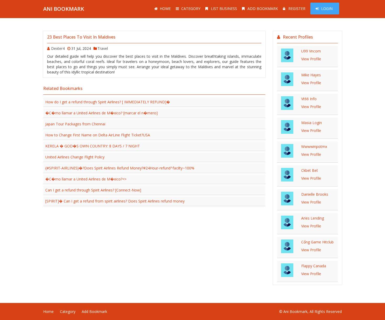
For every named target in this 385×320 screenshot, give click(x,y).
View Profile (311, 58)
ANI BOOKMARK (63, 8)
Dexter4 (58, 48)
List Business (224, 8)
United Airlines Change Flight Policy (74, 156)
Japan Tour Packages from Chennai (75, 123)
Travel (102, 48)
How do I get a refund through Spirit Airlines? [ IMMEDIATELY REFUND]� (107, 101)
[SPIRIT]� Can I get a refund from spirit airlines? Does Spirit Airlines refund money (115, 201)
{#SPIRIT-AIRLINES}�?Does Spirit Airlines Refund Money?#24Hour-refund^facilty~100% (119, 168)
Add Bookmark (263, 8)
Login (327, 8)
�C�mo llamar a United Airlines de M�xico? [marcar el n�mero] (101, 112)
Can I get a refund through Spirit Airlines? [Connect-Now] (93, 190)
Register (296, 8)
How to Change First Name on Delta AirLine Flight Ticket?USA (97, 134)
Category (190, 8)
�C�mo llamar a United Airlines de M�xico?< (85, 179)
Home (165, 8)
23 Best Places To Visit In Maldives (81, 37)
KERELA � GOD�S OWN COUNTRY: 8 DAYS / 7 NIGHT (92, 145)
